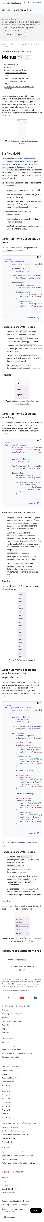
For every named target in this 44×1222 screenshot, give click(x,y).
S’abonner (37, 1210)
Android (5, 1010)
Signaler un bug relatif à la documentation (17, 1155)
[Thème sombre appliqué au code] (37, 257)
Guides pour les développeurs (13, 1131)
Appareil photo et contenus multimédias (17, 1053)
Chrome (5, 1182)
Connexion (37, 3)
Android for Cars (8, 1082)
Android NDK (7, 1142)
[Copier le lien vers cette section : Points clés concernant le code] (37, 327)
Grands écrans (7, 1070)
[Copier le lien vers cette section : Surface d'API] (22, 153)
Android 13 (6, 1110)
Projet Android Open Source (12, 1021)
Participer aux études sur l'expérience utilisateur (19, 1163)
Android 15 (6, 1102)
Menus (24, 960)
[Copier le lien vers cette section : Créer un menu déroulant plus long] (16, 417)
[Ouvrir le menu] (3, 3)
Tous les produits (8, 1193)
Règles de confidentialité (11, 1057)
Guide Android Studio (10, 1127)
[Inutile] (31, 51)
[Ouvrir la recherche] (24, 2)
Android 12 (6, 1114)
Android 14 (6, 1106)
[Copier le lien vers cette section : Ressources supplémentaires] (4, 954)
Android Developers (8, 44)
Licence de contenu (34, 982)
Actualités (5, 1025)
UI (31, 10)
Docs (6, 47)
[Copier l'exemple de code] (40, 257)
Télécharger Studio (9, 1138)
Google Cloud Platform (10, 1189)
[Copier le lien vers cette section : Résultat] (13, 375)
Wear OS (5, 1074)
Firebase (5, 1185)
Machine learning (8, 1046)
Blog (3, 1029)
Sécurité (5, 1017)
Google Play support (9, 1159)
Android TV (6, 1085)
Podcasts (5, 1032)
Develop (6, 10)
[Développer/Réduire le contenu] (17, 64)
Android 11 (6, 1117)
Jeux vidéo (6, 1042)
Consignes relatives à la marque (15, 1205)
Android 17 (6, 1095)
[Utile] (28, 51)
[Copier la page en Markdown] (26, 57)
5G (3, 1061)
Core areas (20, 10)
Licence (26, 1201)
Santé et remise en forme (11, 1050)
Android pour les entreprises (12, 1014)
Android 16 (6, 1099)
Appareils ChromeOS (10, 1078)
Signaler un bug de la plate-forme (14, 1152)
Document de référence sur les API (15, 1135)
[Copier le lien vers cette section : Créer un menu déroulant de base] (10, 242)
